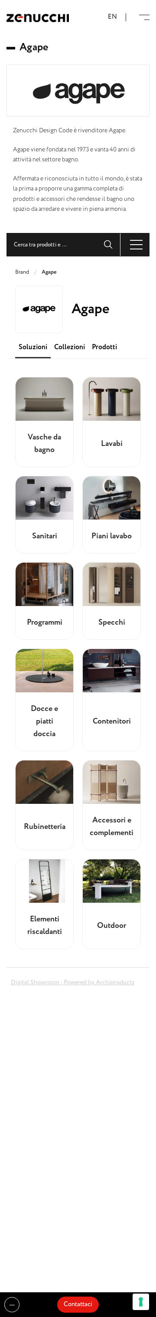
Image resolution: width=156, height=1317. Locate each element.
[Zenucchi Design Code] (37, 17)
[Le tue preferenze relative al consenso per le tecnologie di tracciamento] (141, 1302)
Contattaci (78, 1304)
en (112, 17)
